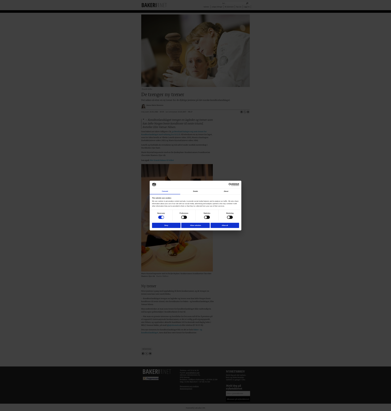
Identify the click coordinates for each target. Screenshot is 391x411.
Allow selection (195, 225)
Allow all (225, 225)
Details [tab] (195, 191)
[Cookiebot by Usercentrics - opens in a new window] (230, 184)
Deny (166, 225)
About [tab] (226, 191)
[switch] (184, 217)
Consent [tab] (165, 191)
